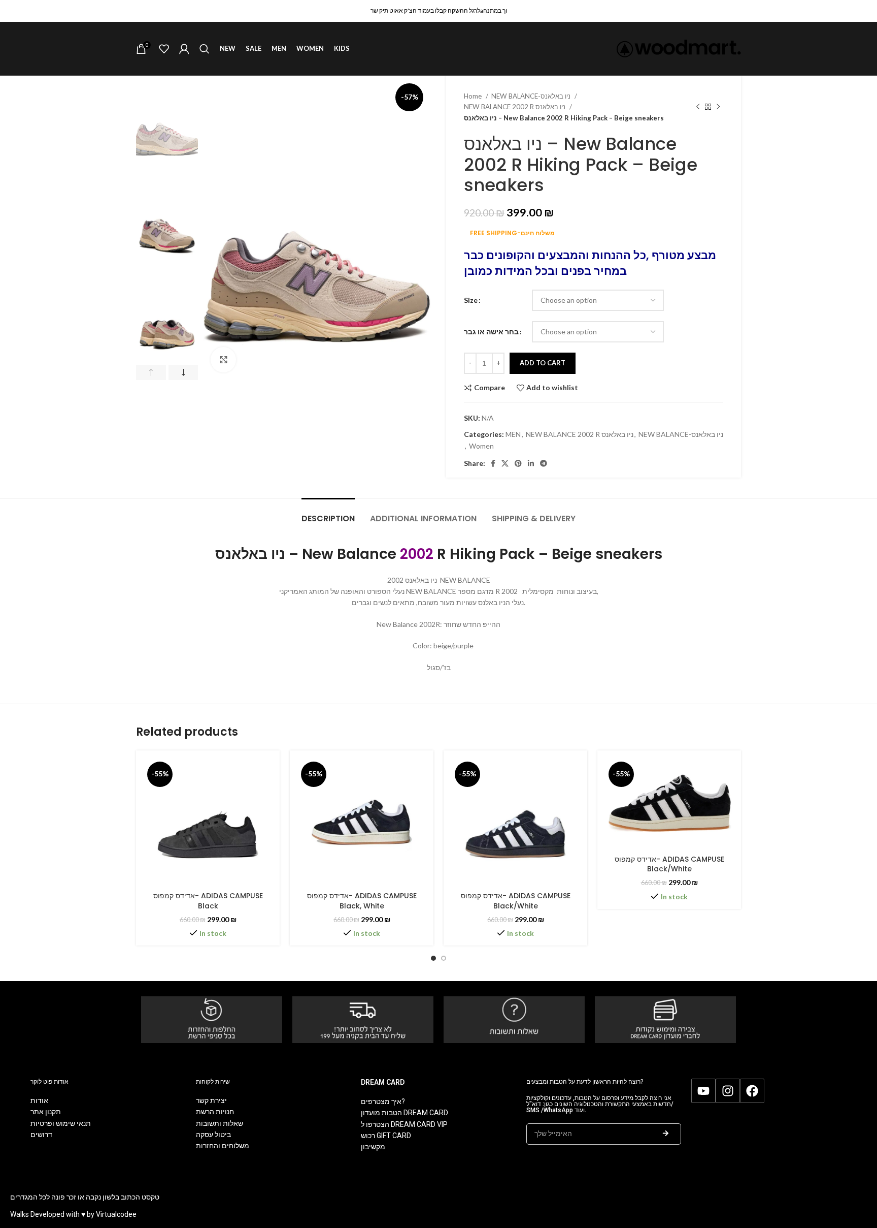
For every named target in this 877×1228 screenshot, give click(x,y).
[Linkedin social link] (531, 463)
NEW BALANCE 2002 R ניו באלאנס (515, 107)
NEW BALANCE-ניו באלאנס (531, 96)
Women (481, 446)
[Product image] (208, 822)
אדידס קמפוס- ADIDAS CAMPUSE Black (208, 901)
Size (471, 300)
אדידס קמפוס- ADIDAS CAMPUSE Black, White (362, 901)
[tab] (328, 513)
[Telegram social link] (543, 463)
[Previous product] (698, 107)
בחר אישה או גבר (491, 331)
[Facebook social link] (493, 463)
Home (473, 96)
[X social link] (505, 463)
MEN (513, 434)
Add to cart (542, 363)
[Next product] (718, 107)
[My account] (184, 49)
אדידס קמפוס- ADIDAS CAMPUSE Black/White (515, 901)
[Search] (204, 49)
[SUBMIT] (665, 1134)
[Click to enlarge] (223, 359)
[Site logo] (679, 47)
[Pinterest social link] (518, 463)
